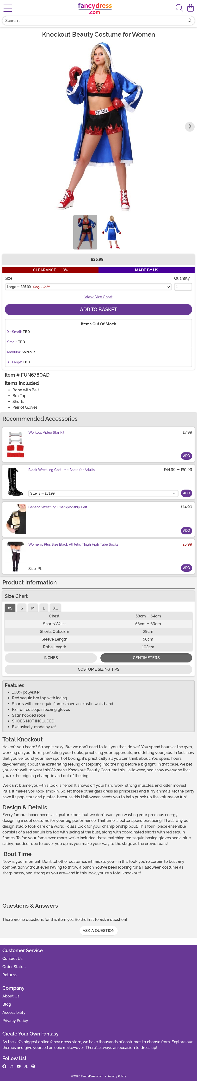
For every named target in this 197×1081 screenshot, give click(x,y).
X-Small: (14, 332)
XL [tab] (55, 608)
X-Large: (14, 362)
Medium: (14, 352)
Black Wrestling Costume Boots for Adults (61, 470)
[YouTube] (19, 1066)
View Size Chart (99, 297)
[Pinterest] (33, 1066)
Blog (6, 1004)
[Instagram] (11, 1066)
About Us (10, 996)
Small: (12, 342)
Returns (9, 975)
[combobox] (93, 20)
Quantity (182, 278)
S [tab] (22, 608)
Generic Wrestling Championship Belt (57, 507)
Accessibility (13, 1012)
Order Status (13, 966)
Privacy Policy (15, 1020)
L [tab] (44, 608)
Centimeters (146, 657)
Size (8, 278)
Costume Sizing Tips (98, 669)
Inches (51, 657)
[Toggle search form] (179, 8)
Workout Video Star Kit (46, 432)
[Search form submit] (190, 20)
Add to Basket (98, 309)
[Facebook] (4, 1066)
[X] (26, 1066)
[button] (191, 8)
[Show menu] (7, 8)
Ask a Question (99, 930)
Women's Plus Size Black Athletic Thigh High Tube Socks (73, 544)
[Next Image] (190, 126)
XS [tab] (10, 608)
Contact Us (12, 958)
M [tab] (33, 608)
